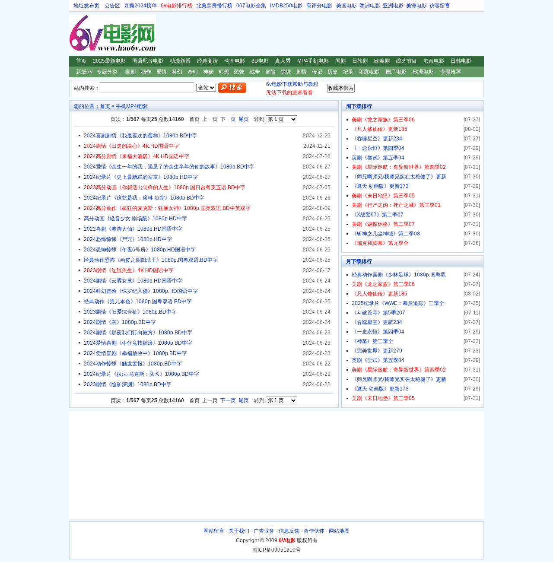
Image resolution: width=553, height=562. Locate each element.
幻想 (224, 72)
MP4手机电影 (313, 61)
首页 (81, 61)
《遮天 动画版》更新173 (380, 186)
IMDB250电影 (286, 6)
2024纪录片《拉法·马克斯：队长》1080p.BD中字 (141, 374)
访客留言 (439, 6)
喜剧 (130, 72)
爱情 (161, 72)
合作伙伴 (314, 531)
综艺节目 (406, 61)
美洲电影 (416, 6)
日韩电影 (461, 61)
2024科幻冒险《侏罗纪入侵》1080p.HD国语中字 (141, 291)
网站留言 (213, 531)
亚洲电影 (393, 6)
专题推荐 (450, 72)
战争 (255, 72)
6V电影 (77, 33)
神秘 (208, 72)
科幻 (177, 72)
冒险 (270, 72)
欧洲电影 (369, 6)
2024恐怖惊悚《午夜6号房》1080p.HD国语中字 (140, 250)
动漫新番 (180, 61)
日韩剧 (360, 61)
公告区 (112, 6)
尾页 (243, 119)
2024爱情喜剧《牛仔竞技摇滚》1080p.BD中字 (138, 343)
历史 (332, 72)
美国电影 (346, 6)
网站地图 (339, 531)
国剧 (340, 61)
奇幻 (193, 72)
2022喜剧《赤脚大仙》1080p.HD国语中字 (133, 229)
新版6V (84, 72)
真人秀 (283, 61)
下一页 (228, 119)
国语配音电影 (147, 61)
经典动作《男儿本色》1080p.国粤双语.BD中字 (138, 301)
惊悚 (286, 72)
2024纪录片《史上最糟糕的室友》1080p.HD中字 (141, 177)
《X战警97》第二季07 (378, 215)
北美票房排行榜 (214, 6)
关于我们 (239, 531)
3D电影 (260, 61)
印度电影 (369, 72)
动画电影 (234, 61)
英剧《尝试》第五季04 (378, 158)
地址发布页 (86, 6)
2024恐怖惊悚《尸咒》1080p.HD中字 (128, 239)
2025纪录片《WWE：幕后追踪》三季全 (398, 303)
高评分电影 (319, 6)
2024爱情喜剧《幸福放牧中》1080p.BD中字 (135, 353)
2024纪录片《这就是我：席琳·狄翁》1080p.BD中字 (144, 198)
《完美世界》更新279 (377, 351)
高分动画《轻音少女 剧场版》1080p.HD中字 (135, 219)
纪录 (348, 72)
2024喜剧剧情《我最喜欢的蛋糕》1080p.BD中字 (140, 136)
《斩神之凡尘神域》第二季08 (386, 234)
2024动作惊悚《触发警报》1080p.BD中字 (133, 364)
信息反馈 (289, 531)
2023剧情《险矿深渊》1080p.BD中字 (128, 384)
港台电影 (433, 61)
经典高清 (207, 61)
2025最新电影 (109, 61)
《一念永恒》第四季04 (378, 148)
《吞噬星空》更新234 (377, 139)
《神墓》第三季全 (372, 341)
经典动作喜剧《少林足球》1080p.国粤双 (399, 275)
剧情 (301, 72)
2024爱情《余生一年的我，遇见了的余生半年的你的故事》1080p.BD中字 (169, 167)
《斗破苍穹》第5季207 (378, 313)
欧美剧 (382, 61)
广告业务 (264, 531)
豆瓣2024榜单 (140, 6)
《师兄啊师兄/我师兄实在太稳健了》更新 (399, 177)
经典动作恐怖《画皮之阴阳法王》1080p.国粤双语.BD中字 (151, 260)
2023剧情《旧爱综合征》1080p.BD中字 (130, 312)
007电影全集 (251, 6)
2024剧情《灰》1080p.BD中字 (120, 322)
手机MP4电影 (131, 106)
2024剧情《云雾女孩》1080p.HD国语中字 (133, 281)
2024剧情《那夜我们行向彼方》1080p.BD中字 (138, 333)
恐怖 (239, 72)
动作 (146, 72)
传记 (317, 72)
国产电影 (396, 72)
